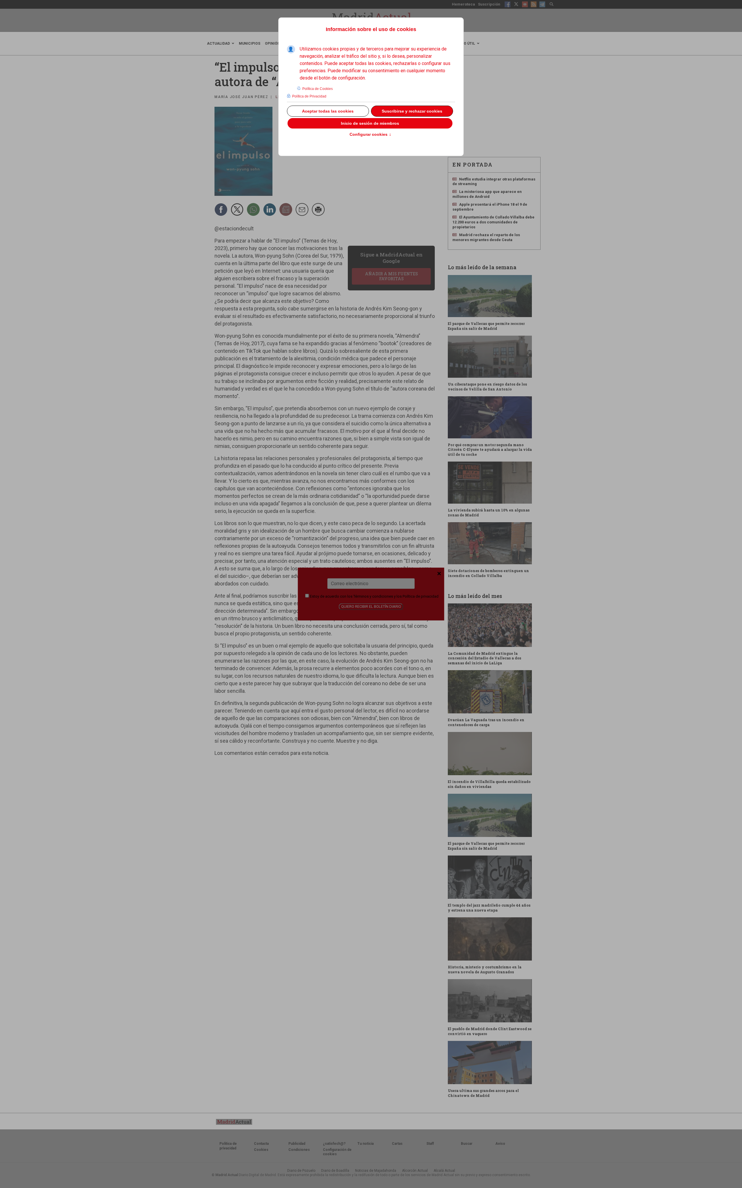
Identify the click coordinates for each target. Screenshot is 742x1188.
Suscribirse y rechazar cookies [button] (412, 111)
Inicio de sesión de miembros (370, 123)
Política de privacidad (421, 596)
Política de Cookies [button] (317, 89)
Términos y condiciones (373, 596)
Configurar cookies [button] (370, 134)
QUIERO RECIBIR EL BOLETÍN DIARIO (371, 606)
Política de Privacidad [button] (309, 96)
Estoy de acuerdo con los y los (374, 596)
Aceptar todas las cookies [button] (328, 111)
